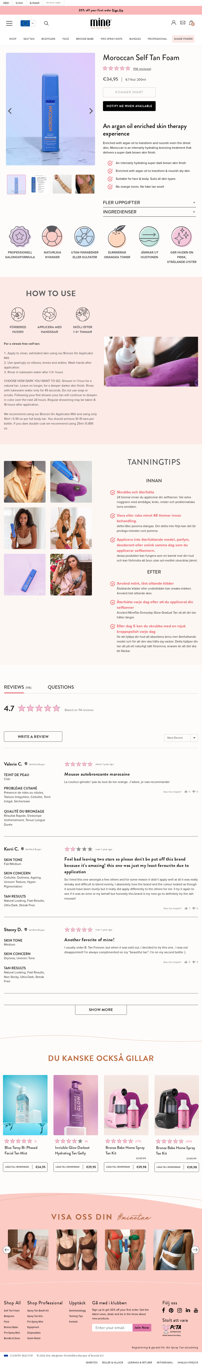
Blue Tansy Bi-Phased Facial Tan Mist (21, 1150)
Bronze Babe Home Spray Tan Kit (125, 1150)
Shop (12, 39)
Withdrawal (165, 1362)
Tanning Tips (76, 1316)
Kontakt (73, 1322)
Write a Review (33, 737)
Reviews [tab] (14, 687)
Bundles (135, 39)
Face (66, 39)
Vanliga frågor (188, 1362)
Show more (101, 1010)
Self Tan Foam (12, 1310)
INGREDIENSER (120, 211)
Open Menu (9, 23)
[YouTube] (196, 1311)
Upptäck (77, 1302)
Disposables (34, 1333)
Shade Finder (183, 39)
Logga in (173, 22)
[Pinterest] (171, 1311)
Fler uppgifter (121, 202)
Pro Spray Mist (12, 1333)
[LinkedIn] (188, 1311)
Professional (157, 39)
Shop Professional (45, 1302)
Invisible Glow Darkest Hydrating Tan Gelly (72, 1150)
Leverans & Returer (140, 1362)
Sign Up (117, 10)
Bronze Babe (85, 39)
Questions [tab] (61, 687)
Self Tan (29, 39)
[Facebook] (163, 1311)
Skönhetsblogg (77, 1310)
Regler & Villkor (112, 1362)
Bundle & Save (12, 1338)
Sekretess (92, 1362)
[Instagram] (179, 1311)
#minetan (134, 1218)
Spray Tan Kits (35, 1316)
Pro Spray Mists (111, 39)
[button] (28, 23)
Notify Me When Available (129, 106)
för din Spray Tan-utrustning (165, 1347)
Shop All (12, 1302)
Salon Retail (33, 1338)
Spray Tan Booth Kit (38, 1310)
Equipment (33, 1327)
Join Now (142, 1327)
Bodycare (48, 39)
